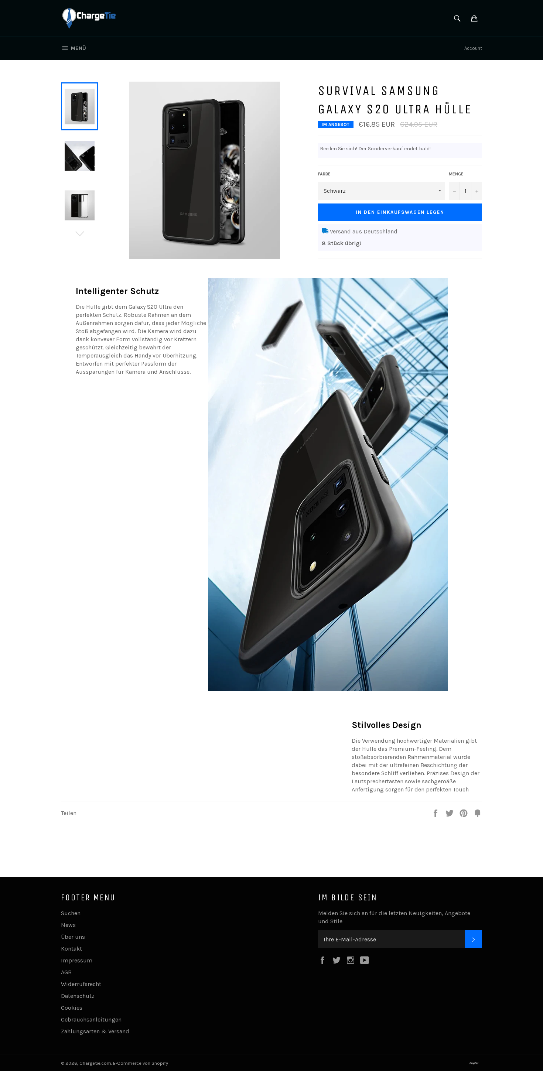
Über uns (73, 936)
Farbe (324, 174)
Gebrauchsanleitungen (91, 1019)
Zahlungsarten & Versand (95, 1031)
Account (473, 48)
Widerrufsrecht (81, 984)
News (68, 924)
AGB (66, 972)
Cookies (71, 1007)
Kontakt (71, 948)
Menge (456, 174)
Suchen (71, 913)
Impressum (76, 960)
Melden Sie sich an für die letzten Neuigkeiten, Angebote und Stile (394, 917)
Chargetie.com (95, 1063)
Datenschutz (78, 995)
